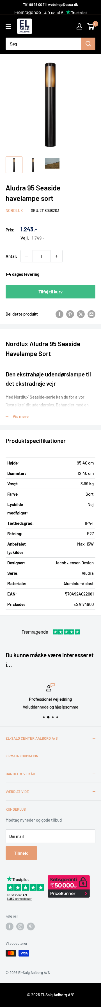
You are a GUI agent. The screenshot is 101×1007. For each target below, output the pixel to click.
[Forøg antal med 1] (56, 256)
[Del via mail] (91, 314)
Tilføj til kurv (50, 291)
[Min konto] (79, 26)
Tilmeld (21, 853)
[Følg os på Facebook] (9, 926)
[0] (90, 26)
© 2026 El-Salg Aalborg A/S (50, 994)
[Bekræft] (88, 44)
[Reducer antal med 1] (27, 256)
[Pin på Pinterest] (70, 314)
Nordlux (14, 210)
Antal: (11, 256)
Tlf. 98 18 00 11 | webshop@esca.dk (50, 4)
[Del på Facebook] (59, 314)
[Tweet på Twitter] (81, 314)
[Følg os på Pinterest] (31, 926)
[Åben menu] (8, 26)
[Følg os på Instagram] (20, 926)
